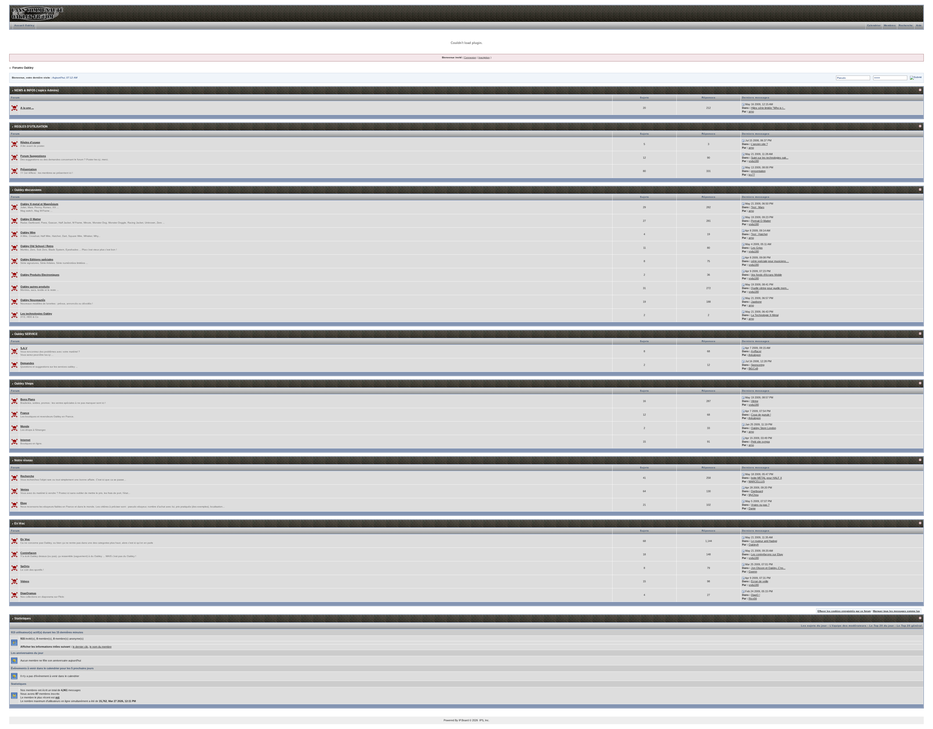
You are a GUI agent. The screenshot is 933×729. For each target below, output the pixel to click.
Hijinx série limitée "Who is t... (768, 107)
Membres (890, 25)
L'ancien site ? (759, 144)
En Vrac (19, 523)
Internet (25, 439)
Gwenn (753, 571)
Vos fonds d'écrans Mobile (766, 274)
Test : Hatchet (759, 234)
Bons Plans (27, 399)
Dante (752, 508)
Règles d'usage (30, 142)
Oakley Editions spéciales (36, 259)
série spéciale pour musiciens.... (770, 261)
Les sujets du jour (814, 625)
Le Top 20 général (909, 625)
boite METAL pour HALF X (766, 477)
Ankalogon (754, 354)
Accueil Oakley (24, 25)
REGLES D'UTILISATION (31, 126)
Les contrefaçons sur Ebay (767, 554)
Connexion (470, 57)
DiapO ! (755, 594)
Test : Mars (757, 207)
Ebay (23, 503)
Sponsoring (757, 364)
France (24, 413)
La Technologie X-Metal (764, 315)
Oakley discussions (28, 190)
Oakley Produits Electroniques (39, 274)
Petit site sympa (760, 441)
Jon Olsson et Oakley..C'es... (768, 567)
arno (751, 111)
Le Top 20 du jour (881, 625)
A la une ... (27, 107)
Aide (919, 25)
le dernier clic (80, 646)
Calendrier (874, 25)
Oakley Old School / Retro (36, 246)
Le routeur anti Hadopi (764, 541)
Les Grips (757, 247)
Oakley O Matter (30, 219)
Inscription (484, 57)
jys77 (752, 174)
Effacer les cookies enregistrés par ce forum (844, 611)
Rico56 (753, 598)
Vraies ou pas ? (760, 504)
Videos (24, 581)
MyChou (754, 494)
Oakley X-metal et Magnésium (39, 204)
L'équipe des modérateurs (848, 625)
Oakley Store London (763, 428)
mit (57, 697)
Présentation (28, 169)
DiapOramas (28, 593)
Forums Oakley (23, 67)
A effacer (756, 351)
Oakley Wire (27, 232)
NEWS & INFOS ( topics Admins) (36, 90)
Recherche (906, 25)
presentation (758, 171)
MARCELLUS (757, 481)
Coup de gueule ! (761, 414)
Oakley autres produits (35, 286)
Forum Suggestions (33, 155)
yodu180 (754, 161)
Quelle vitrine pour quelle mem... (770, 288)
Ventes (24, 489)
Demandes (27, 363)
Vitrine (754, 401)
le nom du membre (101, 646)
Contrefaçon (28, 552)
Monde (24, 426)
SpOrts (24, 566)
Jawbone (756, 301)
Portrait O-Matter (761, 220)
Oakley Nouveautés (32, 300)
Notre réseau (23, 460)
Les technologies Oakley (36, 313)
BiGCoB (753, 368)
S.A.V (23, 348)
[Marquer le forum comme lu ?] (14, 107)
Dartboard (757, 491)
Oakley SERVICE (26, 334)
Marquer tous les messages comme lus (896, 611)
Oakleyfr (754, 544)
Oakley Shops (24, 383)
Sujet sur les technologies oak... (769, 157)
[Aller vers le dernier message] (743, 104)
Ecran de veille (759, 581)
